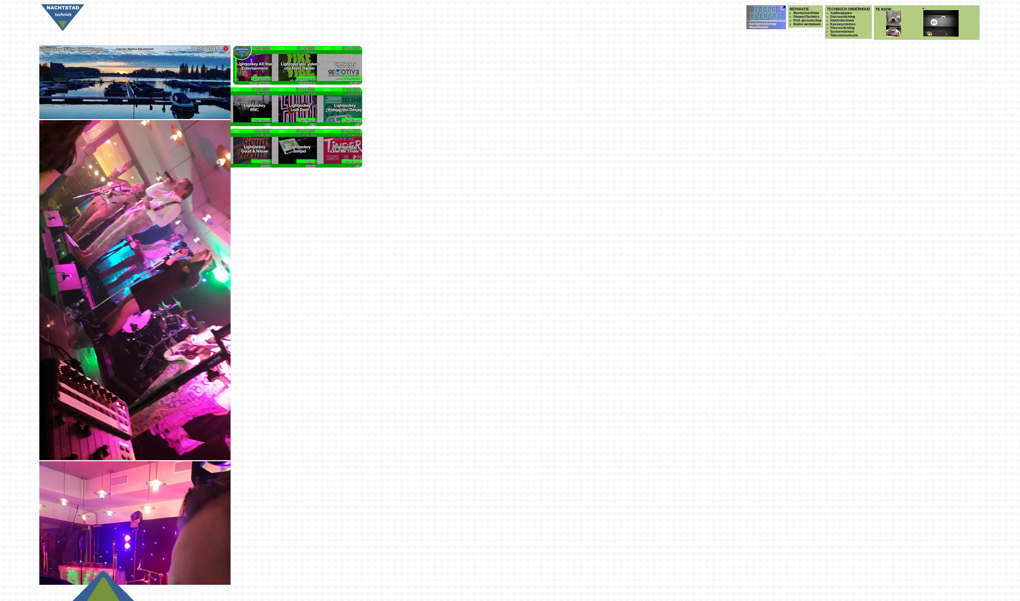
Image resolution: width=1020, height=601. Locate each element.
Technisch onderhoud (848, 22)
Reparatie (805, 16)
